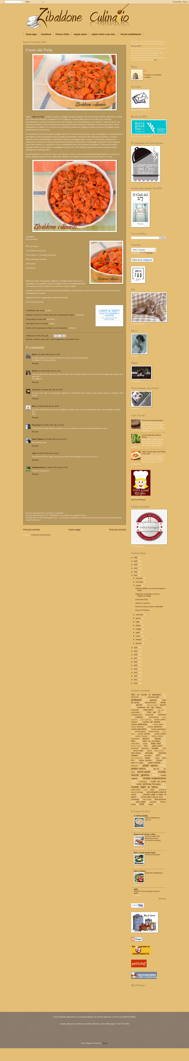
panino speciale (145, 760)
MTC (158, 755)
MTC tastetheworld (136, 758)
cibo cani (161, 710)
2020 (136, 648)
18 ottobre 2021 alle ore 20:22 (52, 390)
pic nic (156, 769)
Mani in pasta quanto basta (144, 853)
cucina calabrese (146, 719)
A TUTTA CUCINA (141, 816)
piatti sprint (45, 339)
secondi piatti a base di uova (152, 797)
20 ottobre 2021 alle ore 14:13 (53, 425)
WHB (142, 804)
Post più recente (31, 529)
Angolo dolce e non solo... (103, 34)
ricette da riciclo (158, 781)
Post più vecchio (117, 529)
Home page (31, 34)
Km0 (164, 748)
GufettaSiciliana (38, 467)
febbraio (139, 640)
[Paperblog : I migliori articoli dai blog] (137, 907)
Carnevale (135, 710)
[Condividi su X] (59, 336)
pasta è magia (137, 763)
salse (152, 790)
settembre (140, 615)
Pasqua (159, 760)
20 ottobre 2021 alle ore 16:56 (55, 439)
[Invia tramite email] (55, 336)
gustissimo (135, 748)
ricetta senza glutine (148, 773)
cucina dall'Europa (139, 724)
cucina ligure (158, 724)
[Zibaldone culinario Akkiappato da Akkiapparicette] (140, 955)
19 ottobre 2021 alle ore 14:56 (48, 406)
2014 (136, 669)
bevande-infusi (150, 703)
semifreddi (135, 799)
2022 (136, 572)
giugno (138, 625)
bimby (163, 702)
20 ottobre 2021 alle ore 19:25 (48, 453)
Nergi (157, 758)
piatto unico (138, 768)
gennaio (139, 643)
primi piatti (143, 771)
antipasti (136, 699)
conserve (162, 715)
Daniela (35, 371)
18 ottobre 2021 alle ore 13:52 (49, 354)
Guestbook (46, 34)
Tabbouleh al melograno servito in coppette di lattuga (147, 595)
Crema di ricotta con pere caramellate (149, 607)
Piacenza (134, 766)
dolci (133, 741)
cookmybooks (154, 717)
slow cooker (147, 799)
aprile (138, 632)
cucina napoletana (155, 727)
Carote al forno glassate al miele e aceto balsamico (47, 328)
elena (39, 336)
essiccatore (135, 743)
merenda (149, 753)
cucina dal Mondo (151, 722)
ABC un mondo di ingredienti (146, 694)
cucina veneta (157, 736)
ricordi (145, 790)
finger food (155, 743)
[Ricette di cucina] (139, 967)
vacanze (153, 802)
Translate (149, 253)
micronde (147, 755)
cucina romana (154, 731)
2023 (136, 568)
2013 (136, 673)
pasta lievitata (154, 762)
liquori (149, 750)
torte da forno (160, 799)
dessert (146, 738)
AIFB (136, 889)
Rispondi (35, 363)
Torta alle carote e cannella (37, 324)
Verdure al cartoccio (142, 603)
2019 (136, 651)
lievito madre (138, 751)
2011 (136, 680)
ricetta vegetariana (57, 339)
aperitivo (153, 700)
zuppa (150, 804)
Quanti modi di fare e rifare (144, 834)
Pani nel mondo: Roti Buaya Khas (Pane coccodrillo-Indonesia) (153, 838)
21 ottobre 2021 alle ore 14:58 (56, 467)
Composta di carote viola (36, 319)
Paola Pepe (36, 425)
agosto (138, 618)
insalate (155, 748)
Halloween (145, 748)
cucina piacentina (138, 729)
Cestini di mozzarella (152, 855)
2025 (136, 561)
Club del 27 (153, 712)
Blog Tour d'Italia (152, 705)
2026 (136, 558)
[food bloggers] (144, 978)
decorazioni (135, 739)
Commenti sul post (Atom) (41, 535)
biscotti (139, 705)
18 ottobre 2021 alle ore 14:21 (50, 371)
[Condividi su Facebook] (62, 336)
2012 (136, 676)
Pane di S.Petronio (142, 610)
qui (155, 60)
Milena (34, 354)
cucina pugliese (140, 731)
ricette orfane (136, 790)
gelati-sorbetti (157, 746)
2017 (136, 658)
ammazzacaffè (153, 697)
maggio (139, 629)
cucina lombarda (137, 727)
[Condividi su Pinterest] (64, 336)
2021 (136, 575)
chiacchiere (148, 710)
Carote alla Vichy (141, 599)
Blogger (105, 1043)
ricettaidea (143, 781)
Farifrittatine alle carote (35, 310)
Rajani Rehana (37, 439)
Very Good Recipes (138, 500)
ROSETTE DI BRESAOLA (154, 873)
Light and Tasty (37, 117)
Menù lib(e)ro (136, 753)
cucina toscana (141, 736)
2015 (136, 665)
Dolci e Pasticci (140, 871)
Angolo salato (80, 34)
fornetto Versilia (136, 746)
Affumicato (134, 697)
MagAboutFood (159, 750)
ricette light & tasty (72, 339)
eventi (145, 743)
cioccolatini (135, 712)
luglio (138, 622)
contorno (37, 339)
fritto (145, 746)
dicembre (139, 578)
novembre (140, 582)
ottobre (138, 585)
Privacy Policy (62, 34)
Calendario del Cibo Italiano (149, 707)
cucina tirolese (160, 734)
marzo (138, 636)
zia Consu (36, 390)
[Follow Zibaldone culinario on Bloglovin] (142, 261)
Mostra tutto (162, 898)
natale (147, 758)
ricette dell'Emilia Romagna (148, 784)
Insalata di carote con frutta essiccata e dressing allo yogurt (50, 315)
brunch (163, 705)
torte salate (140, 802)
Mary (34, 406)
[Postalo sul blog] (57, 336)
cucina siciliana (144, 734)
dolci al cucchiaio (151, 741)
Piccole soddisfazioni (130, 34)
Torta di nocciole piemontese (152, 420)
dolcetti (158, 738)
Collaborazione (136, 715)
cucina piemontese (158, 729)
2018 (136, 655)
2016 (136, 662)
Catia (34, 453)
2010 (136, 683)
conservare (149, 715)
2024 (136, 565)
